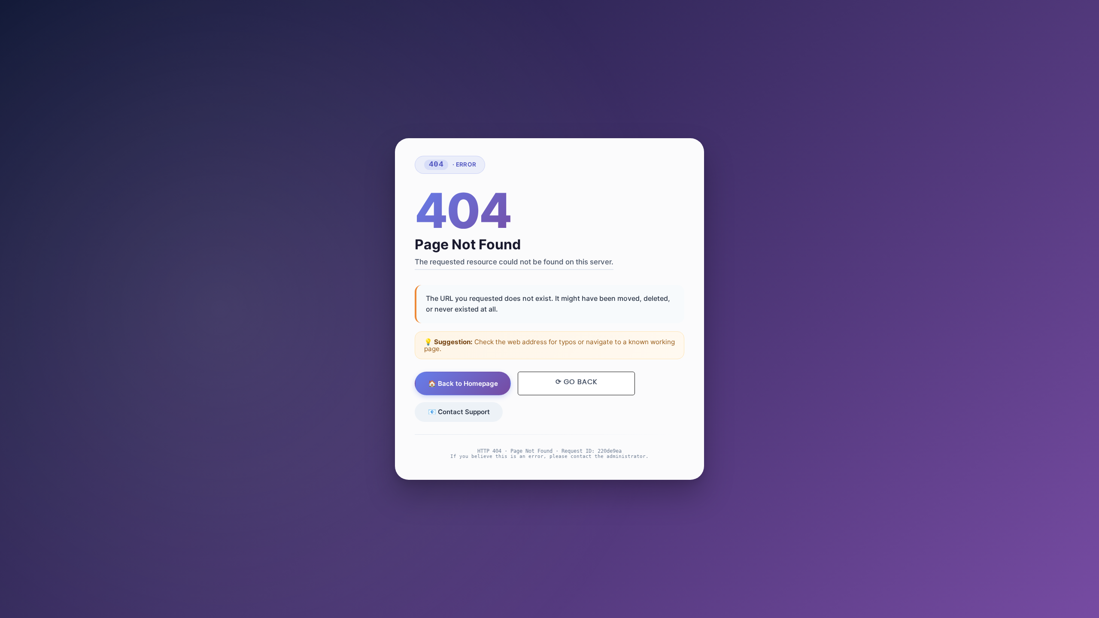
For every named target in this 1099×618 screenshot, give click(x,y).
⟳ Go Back (576, 382)
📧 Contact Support (459, 412)
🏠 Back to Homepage (463, 383)
